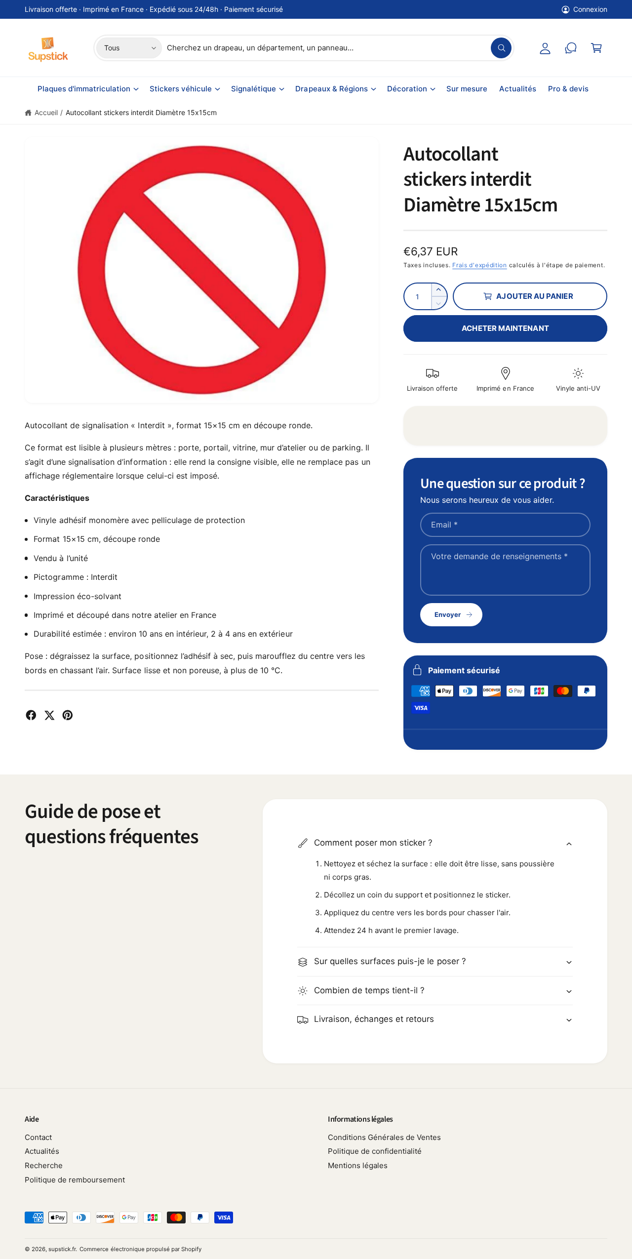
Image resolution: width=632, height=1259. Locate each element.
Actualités (42, 1151)
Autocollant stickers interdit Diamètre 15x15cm (141, 112)
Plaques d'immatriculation (84, 88)
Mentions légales (358, 1165)
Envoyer (447, 614)
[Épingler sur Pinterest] (67, 715)
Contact (38, 1137)
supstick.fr (62, 1249)
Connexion (590, 9)
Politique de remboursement (75, 1179)
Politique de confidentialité (375, 1151)
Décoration (407, 88)
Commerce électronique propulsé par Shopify (140, 1249)
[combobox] (339, 48)
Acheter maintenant (505, 328)
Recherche (44, 1165)
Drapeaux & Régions (331, 88)
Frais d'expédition (479, 265)
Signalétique (253, 88)
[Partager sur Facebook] (31, 715)
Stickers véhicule (181, 88)
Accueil (46, 112)
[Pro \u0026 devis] (571, 48)
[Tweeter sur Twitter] (49, 715)
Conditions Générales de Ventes (384, 1137)
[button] (596, 48)
